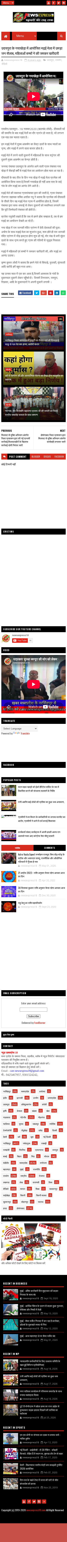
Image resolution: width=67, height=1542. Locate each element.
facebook (59, 456)
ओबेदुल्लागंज (26, 1104)
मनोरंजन (43, 1162)
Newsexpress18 (51, 1519)
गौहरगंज (41, 1117)
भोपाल (46, 1156)
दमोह (40, 1130)
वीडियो (4, 64)
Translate (25, 733)
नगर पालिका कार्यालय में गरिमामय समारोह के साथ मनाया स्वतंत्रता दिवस (41, 1393)
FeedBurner (39, 1023)
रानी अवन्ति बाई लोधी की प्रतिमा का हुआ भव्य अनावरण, (41, 802)
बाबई (5, 1156)
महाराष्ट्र (6, 1169)
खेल (48, 1110)
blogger (36, 456)
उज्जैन (35, 1097)
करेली (44, 1104)
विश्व (50, 1182)
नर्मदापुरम (26, 1143)
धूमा (32, 1136)
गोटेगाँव (8, 369)
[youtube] (49, 3)
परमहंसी (6, 1149)
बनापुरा (55, 1149)
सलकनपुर (53, 1188)
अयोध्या (42, 1091)
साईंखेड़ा (6, 1195)
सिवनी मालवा (41, 1195)
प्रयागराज (39, 1149)
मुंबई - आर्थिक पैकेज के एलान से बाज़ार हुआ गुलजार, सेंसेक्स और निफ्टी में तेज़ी (42, 1307)
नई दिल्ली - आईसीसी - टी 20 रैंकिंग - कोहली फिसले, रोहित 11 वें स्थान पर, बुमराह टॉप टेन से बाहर (41, 1451)
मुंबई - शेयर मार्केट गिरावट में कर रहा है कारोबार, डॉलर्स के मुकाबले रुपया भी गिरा (40, 1322)
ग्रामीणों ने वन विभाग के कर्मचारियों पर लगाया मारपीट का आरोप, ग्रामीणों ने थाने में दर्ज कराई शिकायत (41, 819)
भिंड (32, 1156)
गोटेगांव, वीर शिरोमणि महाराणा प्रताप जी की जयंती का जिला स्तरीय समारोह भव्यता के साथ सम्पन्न (31, 412)
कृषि (5, 1110)
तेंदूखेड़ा (24, 1130)
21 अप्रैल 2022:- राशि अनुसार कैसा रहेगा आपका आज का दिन (41, 874)
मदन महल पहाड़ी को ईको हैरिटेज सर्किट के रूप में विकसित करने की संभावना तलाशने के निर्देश (38, 789)
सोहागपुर (24, 1201)
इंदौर (5, 1097)
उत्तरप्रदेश (52, 1097)
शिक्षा (37, 1188)
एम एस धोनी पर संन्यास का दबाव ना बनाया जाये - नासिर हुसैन (40, 1436)
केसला (19, 1110)
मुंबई (21, 1169)
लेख (21, 1182)
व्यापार (22, 1188)
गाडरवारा (6, 1117)
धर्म (19, 1136)
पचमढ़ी (44, 1143)
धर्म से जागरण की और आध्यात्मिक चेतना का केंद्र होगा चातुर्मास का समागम (34, 377)
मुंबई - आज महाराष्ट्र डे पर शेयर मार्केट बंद (37, 1336)
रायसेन (58, 60)
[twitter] (59, 3)
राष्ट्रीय (23, 1175)
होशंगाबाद (20, 1208)
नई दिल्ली (47, 1136)
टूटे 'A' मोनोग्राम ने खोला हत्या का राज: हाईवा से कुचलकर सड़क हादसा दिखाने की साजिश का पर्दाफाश (39, 1409)
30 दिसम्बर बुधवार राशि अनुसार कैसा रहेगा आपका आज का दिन (41, 889)
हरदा (5, 1208)
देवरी (5, 1136)
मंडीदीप (6, 1162)
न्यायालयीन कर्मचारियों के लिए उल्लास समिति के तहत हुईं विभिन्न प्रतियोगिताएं (40, 1363)
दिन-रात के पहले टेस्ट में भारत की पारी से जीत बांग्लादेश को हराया (39, 1481)
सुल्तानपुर (7, 1201)
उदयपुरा (50, 60)
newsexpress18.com (36, 1510)
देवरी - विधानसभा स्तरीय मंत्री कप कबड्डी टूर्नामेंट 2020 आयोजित (41, 1466)
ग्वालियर (6, 1123)
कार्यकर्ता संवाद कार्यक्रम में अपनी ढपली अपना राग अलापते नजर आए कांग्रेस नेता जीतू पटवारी (39, 834)
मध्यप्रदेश (25, 1091)
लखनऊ (6, 1182)
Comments (49, 847)
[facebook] (54, 3)
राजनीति (36, 1169)
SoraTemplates (22, 1519)
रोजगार (41, 1175)
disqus (47, 456)
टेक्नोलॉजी (7, 1130)
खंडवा (34, 1110)
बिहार (19, 1156)
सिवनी (22, 1195)
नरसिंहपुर (9, 334)
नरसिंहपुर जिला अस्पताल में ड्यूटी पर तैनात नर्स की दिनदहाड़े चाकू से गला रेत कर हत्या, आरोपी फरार (32, 342)
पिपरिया (22, 1149)
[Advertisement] (33, 748)
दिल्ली (54, 1130)
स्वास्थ (40, 1201)
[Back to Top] (44, 1501)
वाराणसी (36, 1182)
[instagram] (64, 3)
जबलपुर (36, 1123)
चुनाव (21, 1123)
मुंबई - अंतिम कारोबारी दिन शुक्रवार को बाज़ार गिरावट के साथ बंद (39, 1292)
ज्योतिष (17, 847)
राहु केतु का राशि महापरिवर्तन (30, 903)
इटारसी (20, 1097)
